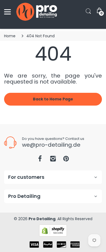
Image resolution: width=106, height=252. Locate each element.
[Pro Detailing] (36, 12)
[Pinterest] (66, 160)
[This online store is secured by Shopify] (53, 230)
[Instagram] (53, 160)
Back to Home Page (53, 99)
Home (9, 36)
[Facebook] (40, 160)
